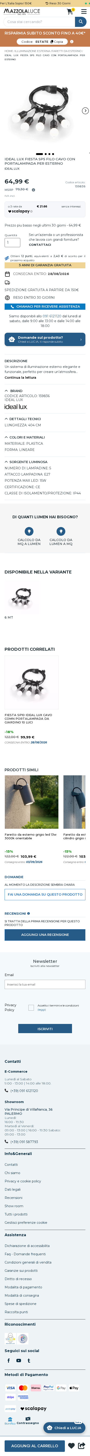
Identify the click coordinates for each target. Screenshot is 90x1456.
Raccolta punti (16, 1312)
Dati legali (13, 1189)
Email (9, 975)
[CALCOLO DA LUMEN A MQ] (61, 531)
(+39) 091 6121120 (24, 1091)
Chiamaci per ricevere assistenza (47, 306)
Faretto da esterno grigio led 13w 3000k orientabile (31, 836)
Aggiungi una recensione (45, 935)
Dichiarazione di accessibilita (27, 1246)
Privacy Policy (10, 1007)
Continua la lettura (20, 378)
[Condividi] (81, 1446)
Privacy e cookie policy (23, 1181)
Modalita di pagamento (23, 1287)
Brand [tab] (15, 391)
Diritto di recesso (18, 1279)
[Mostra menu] (84, 11)
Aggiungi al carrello (34, 1446)
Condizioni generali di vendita (28, 1262)
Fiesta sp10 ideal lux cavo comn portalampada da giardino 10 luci (28, 718)
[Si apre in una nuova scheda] (10, 1339)
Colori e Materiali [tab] (27, 437)
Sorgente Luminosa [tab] (28, 462)
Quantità (11, 235)
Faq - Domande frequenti (25, 1254)
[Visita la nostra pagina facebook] (8, 1361)
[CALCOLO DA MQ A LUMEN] (29, 531)
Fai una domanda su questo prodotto (45, 894)
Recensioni (13, 1198)
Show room (14, 1206)
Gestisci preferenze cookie (26, 1223)
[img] (33, 190)
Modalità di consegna (22, 1295)
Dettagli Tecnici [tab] (25, 419)
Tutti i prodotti (16, 1214)
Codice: (42, 41)
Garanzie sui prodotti (21, 1271)
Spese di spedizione (20, 1304)
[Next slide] (85, 110)
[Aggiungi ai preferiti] (71, 1446)
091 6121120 (52, 316)
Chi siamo (12, 1173)
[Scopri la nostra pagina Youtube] (19, 1361)
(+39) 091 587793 (24, 1142)
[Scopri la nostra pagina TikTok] (29, 1361)
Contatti (13, 1062)
